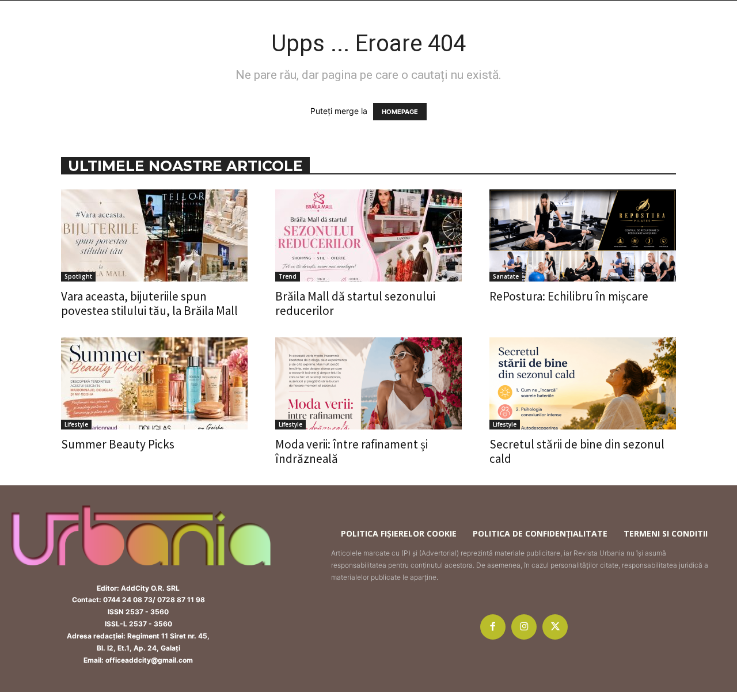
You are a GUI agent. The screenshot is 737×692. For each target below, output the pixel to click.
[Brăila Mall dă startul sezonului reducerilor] (368, 235)
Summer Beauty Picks (117, 444)
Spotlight (78, 276)
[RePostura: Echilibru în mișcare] (582, 235)
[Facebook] (493, 627)
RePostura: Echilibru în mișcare (568, 296)
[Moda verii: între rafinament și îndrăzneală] (368, 383)
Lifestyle (76, 424)
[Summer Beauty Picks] (154, 383)
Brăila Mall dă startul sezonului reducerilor (355, 303)
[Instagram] (524, 627)
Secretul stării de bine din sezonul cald (576, 451)
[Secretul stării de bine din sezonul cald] (582, 383)
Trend (288, 276)
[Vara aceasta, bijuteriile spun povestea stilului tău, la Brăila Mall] (154, 235)
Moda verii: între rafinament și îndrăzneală (351, 451)
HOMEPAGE (400, 112)
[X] (555, 627)
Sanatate (506, 276)
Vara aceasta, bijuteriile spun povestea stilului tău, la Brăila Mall (149, 303)
